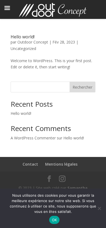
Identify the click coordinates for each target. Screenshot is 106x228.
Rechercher (82, 87)
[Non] (99, 208)
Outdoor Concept (32, 42)
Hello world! (23, 37)
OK (54, 220)
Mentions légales (61, 164)
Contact (30, 164)
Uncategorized (23, 48)
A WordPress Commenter (33, 137)
